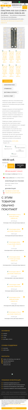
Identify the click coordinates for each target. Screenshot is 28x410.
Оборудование (4, 15)
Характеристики (9, 84)
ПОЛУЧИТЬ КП (20, 165)
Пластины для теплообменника (9, 17)
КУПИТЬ (11, 166)
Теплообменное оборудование (17, 15)
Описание (7, 81)
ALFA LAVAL (15, 141)
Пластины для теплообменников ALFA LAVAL (12, 19)
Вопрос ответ (8, 96)
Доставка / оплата (7, 339)
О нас (4, 337)
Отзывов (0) (7, 88)
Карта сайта (6, 350)
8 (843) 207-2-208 (16, 5)
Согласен (14, 408)
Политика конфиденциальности (11, 382)
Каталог (5, 333)
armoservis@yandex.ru (17, 7)
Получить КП (25, 7)
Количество (5, 162)
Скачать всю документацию (12, 192)
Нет (8, 5)
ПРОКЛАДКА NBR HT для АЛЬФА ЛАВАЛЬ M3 (14, 278)
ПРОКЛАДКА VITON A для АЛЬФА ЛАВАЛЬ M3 (14, 318)
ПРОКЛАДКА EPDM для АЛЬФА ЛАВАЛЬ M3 (14, 235)
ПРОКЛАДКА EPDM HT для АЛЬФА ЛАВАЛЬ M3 (14, 250)
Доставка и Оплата (10, 92)
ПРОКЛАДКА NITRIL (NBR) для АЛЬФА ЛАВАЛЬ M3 (14, 305)
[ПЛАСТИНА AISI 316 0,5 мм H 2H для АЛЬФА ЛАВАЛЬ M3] (14, 38)
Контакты (5, 348)
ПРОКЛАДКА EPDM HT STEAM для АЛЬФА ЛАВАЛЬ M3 (14, 265)
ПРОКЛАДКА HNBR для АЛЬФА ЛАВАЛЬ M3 (14, 291)
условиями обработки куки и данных (17, 404)
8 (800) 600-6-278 (16, 4)
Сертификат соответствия (12, 191)
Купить (14, 218)
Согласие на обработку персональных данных (14, 388)
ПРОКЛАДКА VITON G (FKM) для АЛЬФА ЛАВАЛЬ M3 (14, 222)
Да (3, 5)
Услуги (5, 335)
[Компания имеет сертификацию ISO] (14, 374)
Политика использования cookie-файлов (13, 386)
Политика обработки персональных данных (14, 384)
